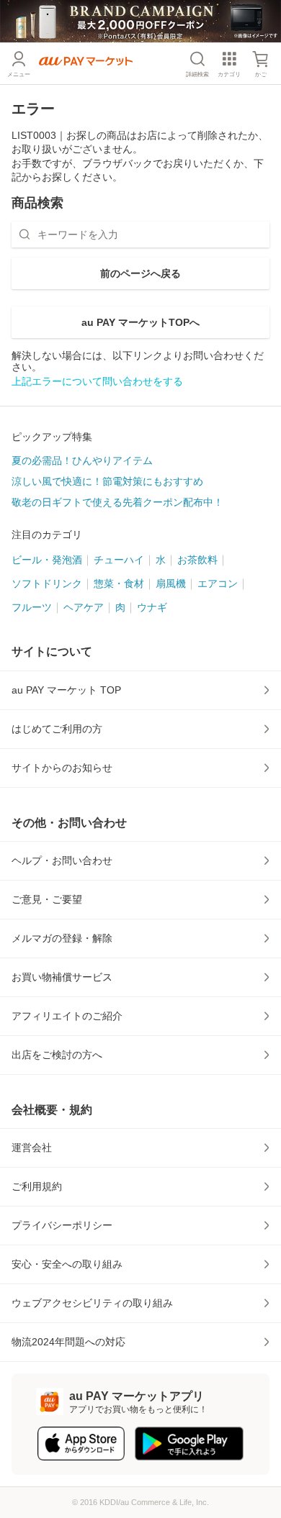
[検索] (24, 234)
